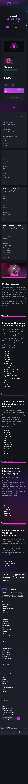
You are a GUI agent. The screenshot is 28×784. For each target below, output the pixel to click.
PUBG (4, 667)
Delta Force (5, 633)
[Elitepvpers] (25, 728)
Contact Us (3, 727)
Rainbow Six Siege (7, 673)
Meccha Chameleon (7, 658)
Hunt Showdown (7, 654)
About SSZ (5, 706)
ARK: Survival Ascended (8, 610)
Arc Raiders (5, 606)
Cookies (8, 727)
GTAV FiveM (6, 650)
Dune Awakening (7, 636)
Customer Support (7, 710)
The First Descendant (8, 687)
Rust (4, 677)
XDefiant (5, 696)
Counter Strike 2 (7, 623)
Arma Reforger (6, 613)
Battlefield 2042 (6, 617)
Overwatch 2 (6, 665)
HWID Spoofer (6, 698)
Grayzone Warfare (7, 648)
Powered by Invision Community (9, 728)
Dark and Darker (6, 625)
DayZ (4, 627)
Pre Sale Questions (7, 708)
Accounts (5, 700)
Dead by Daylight (7, 629)
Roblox (4, 675)
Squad (4, 683)
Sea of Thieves (6, 681)
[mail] (18, 718)
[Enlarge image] (14, 270)
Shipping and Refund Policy (9, 714)
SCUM (4, 679)
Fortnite (5, 646)
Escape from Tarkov (8, 639)
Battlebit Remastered (8, 615)
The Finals (5, 685)
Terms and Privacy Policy (9, 712)
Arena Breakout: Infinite (8, 608)
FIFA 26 (5, 644)
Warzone (5, 694)
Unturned (5, 689)
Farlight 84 (5, 642)
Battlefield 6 (6, 619)
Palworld (5, 669)
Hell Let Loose (6, 652)
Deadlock (5, 631)
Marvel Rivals (6, 656)
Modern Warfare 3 (7, 662)
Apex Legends (6, 604)
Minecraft (5, 660)
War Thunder (6, 691)
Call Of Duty (6, 621)
